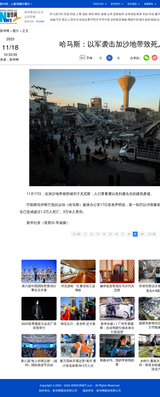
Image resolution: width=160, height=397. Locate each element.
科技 (145, 14)
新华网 (4, 30)
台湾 (109, 14)
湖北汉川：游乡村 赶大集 (78, 323)
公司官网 (29, 16)
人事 (79, 14)
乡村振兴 (115, 19)
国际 (85, 14)
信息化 (83, 19)
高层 (66, 14)
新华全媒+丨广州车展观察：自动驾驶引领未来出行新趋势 (117, 327)
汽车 (58, 19)
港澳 (103, 14)
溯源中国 (133, 19)
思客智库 (118, 14)
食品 (64, 19)
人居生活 (73, 19)
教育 (139, 14)
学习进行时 (56, 14)
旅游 (147, 19)
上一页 (76, 234)
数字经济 (93, 19)
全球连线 (130, 14)
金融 (52, 19)
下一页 (151, 234)
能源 (153, 19)
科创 (151, 14)
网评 (97, 14)
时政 (73, 14)
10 (142, 234)
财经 (91, 14)
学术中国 (104, 19)
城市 (141, 19)
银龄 (124, 19)
